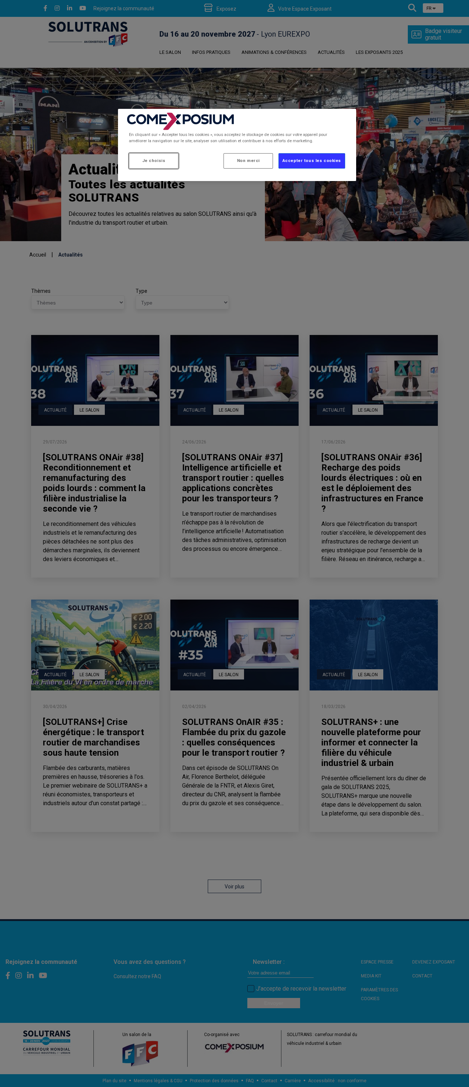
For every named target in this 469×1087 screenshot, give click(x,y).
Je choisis (154, 160)
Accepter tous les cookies (311, 160)
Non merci (248, 160)
